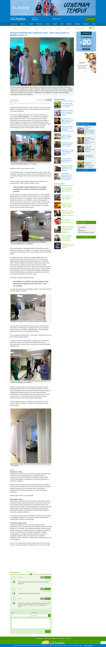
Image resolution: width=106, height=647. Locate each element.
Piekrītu (86, 645)
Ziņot (42, 577)
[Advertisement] (31, 558)
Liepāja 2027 (26, 28)
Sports (55, 24)
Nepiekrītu (90, 645)
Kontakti (68, 638)
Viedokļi (77, 24)
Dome (48, 24)
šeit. (81, 645)
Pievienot (48, 631)
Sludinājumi (90, 19)
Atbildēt (48, 577)
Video (94, 24)
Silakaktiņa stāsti (80, 28)
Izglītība (68, 28)
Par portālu (60, 638)
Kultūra (31, 24)
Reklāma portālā (49, 638)
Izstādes (58, 28)
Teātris (36, 28)
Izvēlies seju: (34, 612)
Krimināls (40, 24)
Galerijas (86, 24)
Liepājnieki (13, 24)
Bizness (23, 24)
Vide (61, 24)
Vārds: (12, 612)
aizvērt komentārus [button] (30, 572)
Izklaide (69, 24)
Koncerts (15, 28)
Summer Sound (47, 28)
